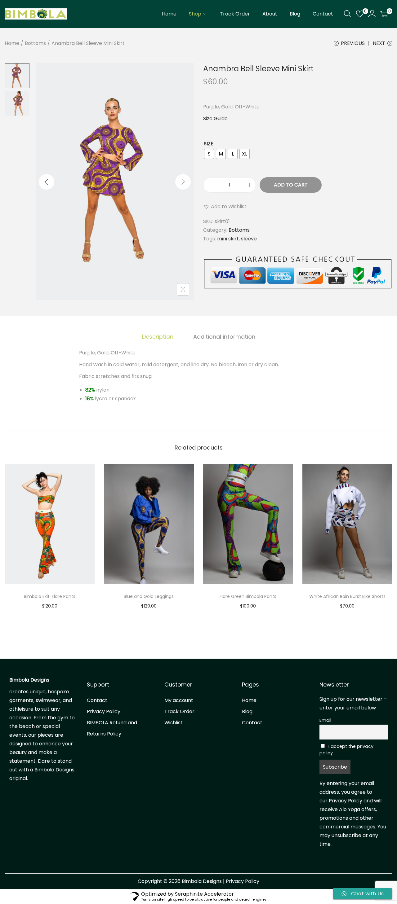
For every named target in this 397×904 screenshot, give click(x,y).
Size (208, 143)
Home (12, 43)
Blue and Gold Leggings (149, 596)
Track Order (179, 711)
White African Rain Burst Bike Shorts (347, 596)
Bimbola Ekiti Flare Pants (49, 596)
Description (157, 336)
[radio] (209, 154)
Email (325, 720)
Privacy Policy (103, 711)
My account (178, 700)
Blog (247, 711)
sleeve (249, 238)
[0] (360, 14)
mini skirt (228, 238)
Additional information (224, 336)
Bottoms (35, 43)
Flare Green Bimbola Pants (248, 596)
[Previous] (46, 182)
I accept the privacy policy (346, 749)
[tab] (157, 336)
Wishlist (173, 722)
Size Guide (215, 118)
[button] (225, 206)
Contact (97, 700)
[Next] (183, 182)
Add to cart (291, 184)
